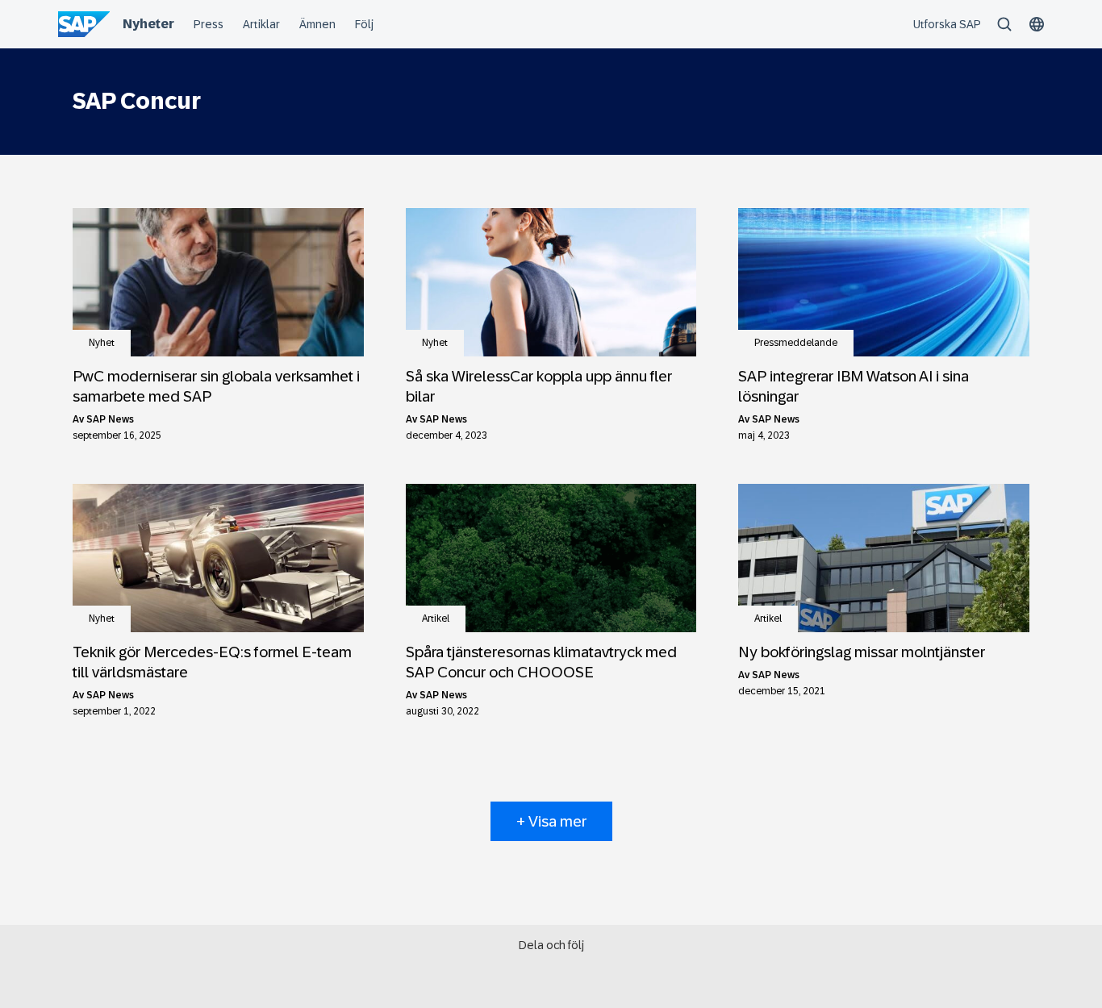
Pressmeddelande (795, 342)
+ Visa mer (551, 821)
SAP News (110, 419)
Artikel (435, 618)
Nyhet (102, 342)
